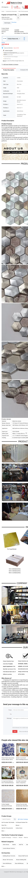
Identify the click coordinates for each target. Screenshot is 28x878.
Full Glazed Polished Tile (21, 822)
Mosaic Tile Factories (8, 859)
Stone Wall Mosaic (7, 863)
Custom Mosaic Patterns (9, 848)
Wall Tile (21, 844)
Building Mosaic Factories (9, 856)
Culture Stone (19, 828)
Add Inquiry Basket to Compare (10, 64)
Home (3, 11)
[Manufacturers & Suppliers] (14, 2)
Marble (14, 844)
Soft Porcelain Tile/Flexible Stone (9, 822)
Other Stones (6, 844)
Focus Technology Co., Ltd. (19, 871)
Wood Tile (4, 825)
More (3, 866)
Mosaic (17, 825)
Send (15, 731)
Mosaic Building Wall (21, 859)
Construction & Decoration (11, 11)
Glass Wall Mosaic (19, 863)
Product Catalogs (23, 819)
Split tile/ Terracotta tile (7, 828)
